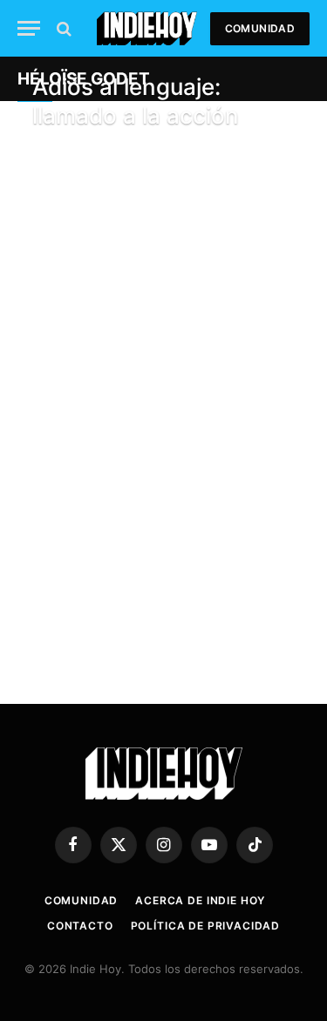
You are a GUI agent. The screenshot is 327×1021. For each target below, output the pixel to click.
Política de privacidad (205, 925)
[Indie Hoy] (147, 28)
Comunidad (260, 28)
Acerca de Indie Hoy (200, 900)
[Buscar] (62, 28)
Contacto (80, 925)
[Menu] (28, 28)
